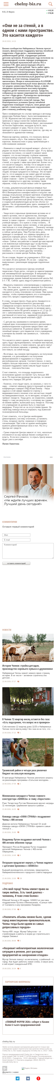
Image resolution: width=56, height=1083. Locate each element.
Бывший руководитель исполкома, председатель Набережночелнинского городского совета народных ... (27, 872)
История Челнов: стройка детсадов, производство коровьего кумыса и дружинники (27, 667)
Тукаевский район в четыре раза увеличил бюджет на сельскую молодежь (24, 772)
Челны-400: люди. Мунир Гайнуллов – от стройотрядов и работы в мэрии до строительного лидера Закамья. (26, 933)
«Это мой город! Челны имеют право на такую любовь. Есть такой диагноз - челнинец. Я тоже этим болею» (25, 892)
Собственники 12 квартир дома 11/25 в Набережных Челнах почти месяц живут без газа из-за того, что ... (27, 727)
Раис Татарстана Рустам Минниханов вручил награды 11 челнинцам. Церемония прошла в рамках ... (28, 804)
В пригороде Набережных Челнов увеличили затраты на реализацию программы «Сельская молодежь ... (27, 779)
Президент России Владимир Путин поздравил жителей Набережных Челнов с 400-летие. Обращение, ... (24, 849)
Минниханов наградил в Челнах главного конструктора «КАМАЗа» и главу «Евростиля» (26, 797)
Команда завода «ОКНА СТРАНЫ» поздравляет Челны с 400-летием (26, 818)
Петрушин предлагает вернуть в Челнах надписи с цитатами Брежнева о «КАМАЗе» (27, 864)
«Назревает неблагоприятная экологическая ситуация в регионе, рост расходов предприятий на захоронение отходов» (28, 951)
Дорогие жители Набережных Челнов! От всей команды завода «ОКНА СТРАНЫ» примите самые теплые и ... (26, 826)
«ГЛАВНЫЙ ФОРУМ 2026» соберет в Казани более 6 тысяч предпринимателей (27, 1023)
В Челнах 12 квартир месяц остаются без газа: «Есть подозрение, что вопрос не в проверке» (26, 721)
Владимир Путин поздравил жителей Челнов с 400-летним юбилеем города (26, 841)
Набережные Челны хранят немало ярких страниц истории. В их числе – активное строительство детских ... (26, 675)
